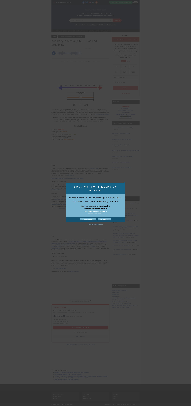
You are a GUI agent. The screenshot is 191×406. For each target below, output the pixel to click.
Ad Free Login (115, 292)
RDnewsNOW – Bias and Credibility (121, 162)
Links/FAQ (115, 395)
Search (117, 20)
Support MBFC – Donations (125, 110)
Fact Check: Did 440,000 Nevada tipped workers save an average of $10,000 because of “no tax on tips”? (126, 228)
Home (55, 31)
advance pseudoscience (62, 245)
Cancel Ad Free (87, 398)
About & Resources (104, 31)
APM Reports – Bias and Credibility (122, 249)
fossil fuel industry (56, 190)
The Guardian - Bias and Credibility (120, 302)
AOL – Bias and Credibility (119, 254)
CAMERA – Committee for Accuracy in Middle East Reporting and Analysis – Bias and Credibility (81, 376)
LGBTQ (93, 246)
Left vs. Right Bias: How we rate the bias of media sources (80, 344)
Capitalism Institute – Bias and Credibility (122, 156)
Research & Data (92, 31)
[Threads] (93, 2)
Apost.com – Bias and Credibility (121, 245)
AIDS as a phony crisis (69, 243)
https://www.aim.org (61, 268)
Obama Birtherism (56, 243)
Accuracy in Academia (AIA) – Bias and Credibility (68, 374)
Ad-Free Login (125, 106)
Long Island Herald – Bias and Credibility (122, 128)
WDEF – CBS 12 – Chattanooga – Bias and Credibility (125, 150)
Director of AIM (55, 248)
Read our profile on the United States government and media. (67, 178)
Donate (77, 24)
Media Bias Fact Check (73, 271)
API (130, 404)
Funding (55, 398)
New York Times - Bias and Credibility (121, 303)
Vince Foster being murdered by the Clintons (95, 241)
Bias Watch (62, 208)
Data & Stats (101, 24)
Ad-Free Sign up (125, 108)
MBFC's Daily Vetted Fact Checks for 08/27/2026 (125, 305)
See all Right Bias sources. (102, 114)
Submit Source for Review (125, 118)
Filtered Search (85, 24)
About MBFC (86, 395)
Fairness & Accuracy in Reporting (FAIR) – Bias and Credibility (71, 372)
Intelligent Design (56, 246)
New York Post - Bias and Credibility (121, 307)
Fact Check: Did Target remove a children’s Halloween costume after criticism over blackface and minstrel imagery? (126, 235)
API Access (93, 24)
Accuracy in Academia (101, 204)
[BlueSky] (86, 2)
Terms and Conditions (58, 395)
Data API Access (80, 336)
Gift (114, 404)
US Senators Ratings (125, 116)
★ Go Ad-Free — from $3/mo (80, 327)
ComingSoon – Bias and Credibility (121, 133)
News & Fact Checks (79, 31)
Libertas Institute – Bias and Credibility (122, 139)
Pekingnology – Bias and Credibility (121, 145)
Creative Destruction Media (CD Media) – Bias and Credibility (71, 378)
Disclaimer (85, 396)
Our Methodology (111, 24)
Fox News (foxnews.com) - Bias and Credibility (124, 298)
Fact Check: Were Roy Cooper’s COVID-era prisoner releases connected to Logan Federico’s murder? (125, 215)
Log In (135, 2)
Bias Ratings (61, 31)
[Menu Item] (83, 2)
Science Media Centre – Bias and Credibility (66, 379)
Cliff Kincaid (70, 175)
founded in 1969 (94, 168)
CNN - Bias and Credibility (118, 300)
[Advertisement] (80, 73)
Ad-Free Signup (107, 404)
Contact (115, 396)
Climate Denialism (88, 245)
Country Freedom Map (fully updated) (125, 114)
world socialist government (76, 241)
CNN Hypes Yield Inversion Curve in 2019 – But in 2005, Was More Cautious (74, 199)
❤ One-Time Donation (80, 332)
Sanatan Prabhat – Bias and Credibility (121, 168)
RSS (114, 398)
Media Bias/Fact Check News (119, 290)
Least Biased (115, 294)
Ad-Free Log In (136, 404)
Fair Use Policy (57, 396)
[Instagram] (90, 2)
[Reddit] (96, 2)
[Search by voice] (110, 20)
